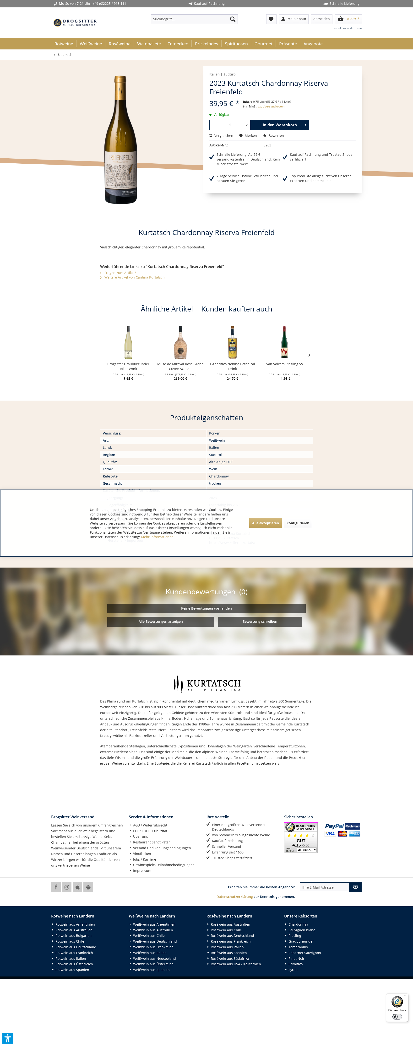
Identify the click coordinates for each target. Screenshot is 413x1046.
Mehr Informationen (157, 536)
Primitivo (295, 964)
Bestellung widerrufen (347, 28)
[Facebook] (56, 887)
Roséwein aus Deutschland (232, 935)
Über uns (140, 836)
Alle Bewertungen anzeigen (161, 621)
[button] (7, 1038)
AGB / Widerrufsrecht (149, 825)
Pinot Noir (296, 958)
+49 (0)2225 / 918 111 (109, 3)
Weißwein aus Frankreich (153, 947)
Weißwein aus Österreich (153, 964)
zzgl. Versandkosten (271, 106)
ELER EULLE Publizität (149, 831)
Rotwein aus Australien (73, 930)
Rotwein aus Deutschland (75, 947)
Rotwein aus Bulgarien (73, 935)
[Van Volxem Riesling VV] (284, 342)
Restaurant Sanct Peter (151, 842)
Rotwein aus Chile (69, 941)
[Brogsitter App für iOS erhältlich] (77, 887)
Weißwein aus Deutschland (154, 941)
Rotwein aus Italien (70, 958)
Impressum (141, 870)
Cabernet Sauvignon (304, 952)
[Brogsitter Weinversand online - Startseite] (75, 22)
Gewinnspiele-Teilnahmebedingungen (163, 865)
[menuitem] (194, 19)
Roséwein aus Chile (226, 930)
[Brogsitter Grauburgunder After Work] (128, 342)
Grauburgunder (301, 941)
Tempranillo (298, 947)
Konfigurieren (298, 523)
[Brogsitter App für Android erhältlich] (88, 887)
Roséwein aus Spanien (228, 952)
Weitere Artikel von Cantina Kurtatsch (134, 277)
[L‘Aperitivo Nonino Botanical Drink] (232, 342)
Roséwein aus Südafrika (229, 958)
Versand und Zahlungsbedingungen (161, 848)
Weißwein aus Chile (148, 935)
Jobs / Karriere (144, 859)
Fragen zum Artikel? (119, 272)
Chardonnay (298, 924)
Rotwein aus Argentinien (74, 924)
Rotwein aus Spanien (71, 969)
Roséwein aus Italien (227, 947)
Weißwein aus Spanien (151, 969)
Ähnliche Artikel (167, 309)
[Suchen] (233, 19)
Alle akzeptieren (265, 523)
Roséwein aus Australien (230, 924)
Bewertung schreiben (260, 621)
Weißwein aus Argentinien (153, 924)
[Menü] (405, 996)
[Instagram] (66, 887)
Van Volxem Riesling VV (284, 364)
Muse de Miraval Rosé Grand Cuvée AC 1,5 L (180, 366)
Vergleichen (223, 135)
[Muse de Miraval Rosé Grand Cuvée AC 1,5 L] (180, 342)
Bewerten (276, 135)
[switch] (397, 1016)
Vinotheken (141, 853)
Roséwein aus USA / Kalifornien (235, 964)
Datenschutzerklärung (235, 896)
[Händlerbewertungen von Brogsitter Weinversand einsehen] (302, 837)
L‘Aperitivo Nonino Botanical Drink (232, 366)
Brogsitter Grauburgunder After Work (128, 366)
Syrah (293, 969)
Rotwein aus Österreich (73, 964)
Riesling (294, 935)
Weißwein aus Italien (149, 952)
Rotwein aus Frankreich (73, 952)
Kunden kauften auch (236, 309)
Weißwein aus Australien (152, 930)
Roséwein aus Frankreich (230, 941)
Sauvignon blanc (301, 930)
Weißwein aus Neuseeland (154, 958)
